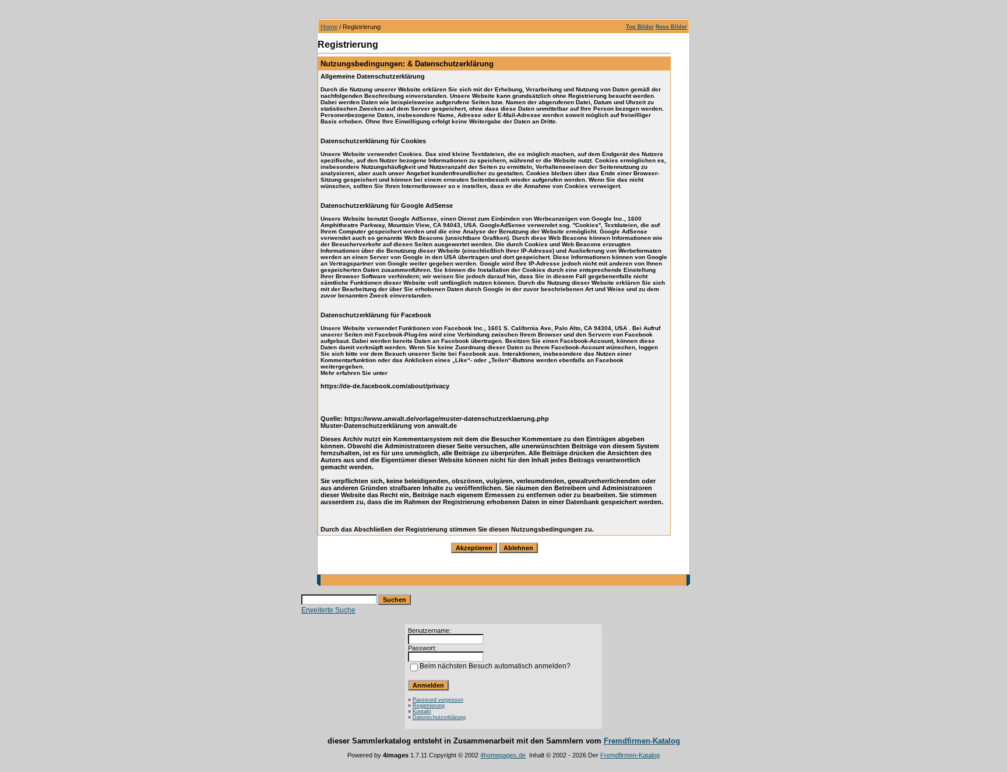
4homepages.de (503, 755)
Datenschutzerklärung (439, 717)
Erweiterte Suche (328, 610)
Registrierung (429, 706)
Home (329, 26)
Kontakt (422, 711)
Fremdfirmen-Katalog (642, 740)
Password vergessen (438, 700)
